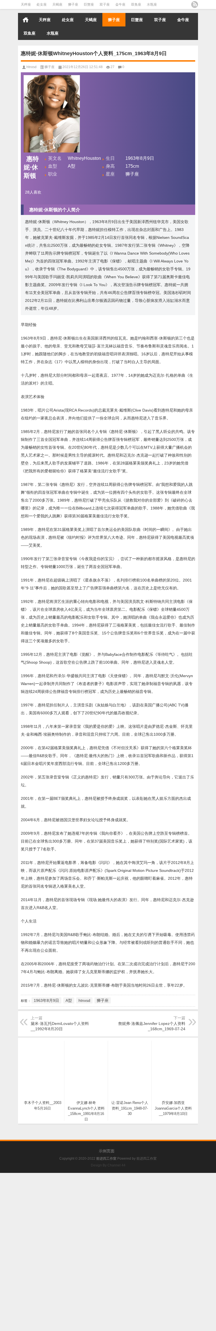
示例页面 (106, 1151)
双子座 (105, 4)
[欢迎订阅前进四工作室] (194, 4)
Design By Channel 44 (108, 1165)
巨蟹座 (89, 4)
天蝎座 (57, 4)
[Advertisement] (108, 1212)
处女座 (42, 4)
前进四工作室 (146, 1159)
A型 (69, 1000)
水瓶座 (152, 4)
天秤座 (26, 4)
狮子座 (73, 4)
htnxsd (31, 67)
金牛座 (120, 4)
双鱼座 (136, 4)
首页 (25, 19)
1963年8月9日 (46, 1000)
